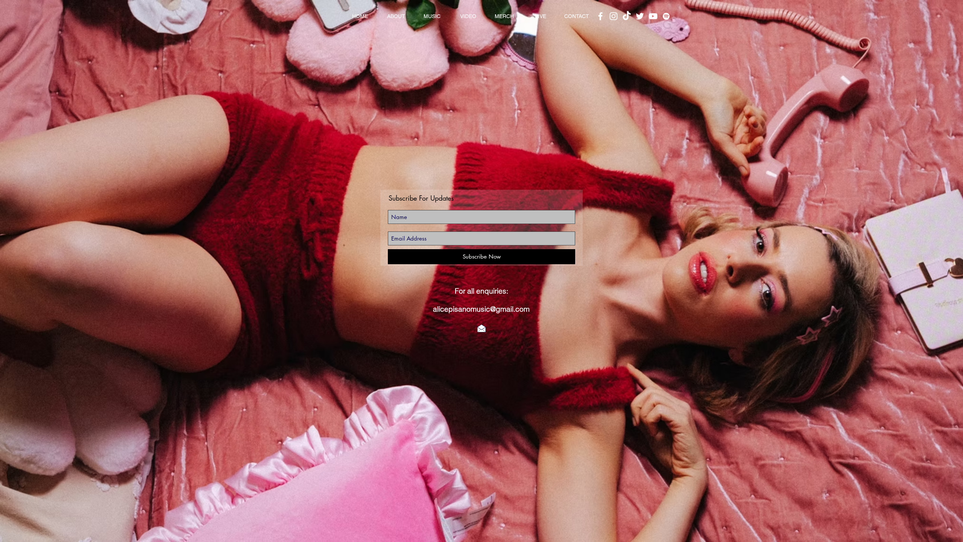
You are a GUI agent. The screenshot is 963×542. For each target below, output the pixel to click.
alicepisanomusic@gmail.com (481, 309)
